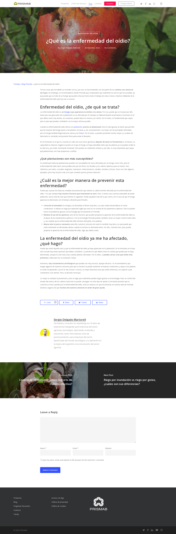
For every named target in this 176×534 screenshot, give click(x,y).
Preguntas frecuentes (22, 506)
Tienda (16, 514)
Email (75, 448)
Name (43, 448)
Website (108, 448)
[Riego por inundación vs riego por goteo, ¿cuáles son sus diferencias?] (132, 380)
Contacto (17, 510)
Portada (17, 84)
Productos (18, 498)
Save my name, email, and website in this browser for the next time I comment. (73, 460)
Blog (15, 502)
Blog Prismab (27, 84)
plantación (78, 127)
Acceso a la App (57, 498)
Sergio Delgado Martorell (70, 48)
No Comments (110, 48)
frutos (81, 133)
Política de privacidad (59, 502)
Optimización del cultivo (88, 33)
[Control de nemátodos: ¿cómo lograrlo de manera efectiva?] (44, 380)
